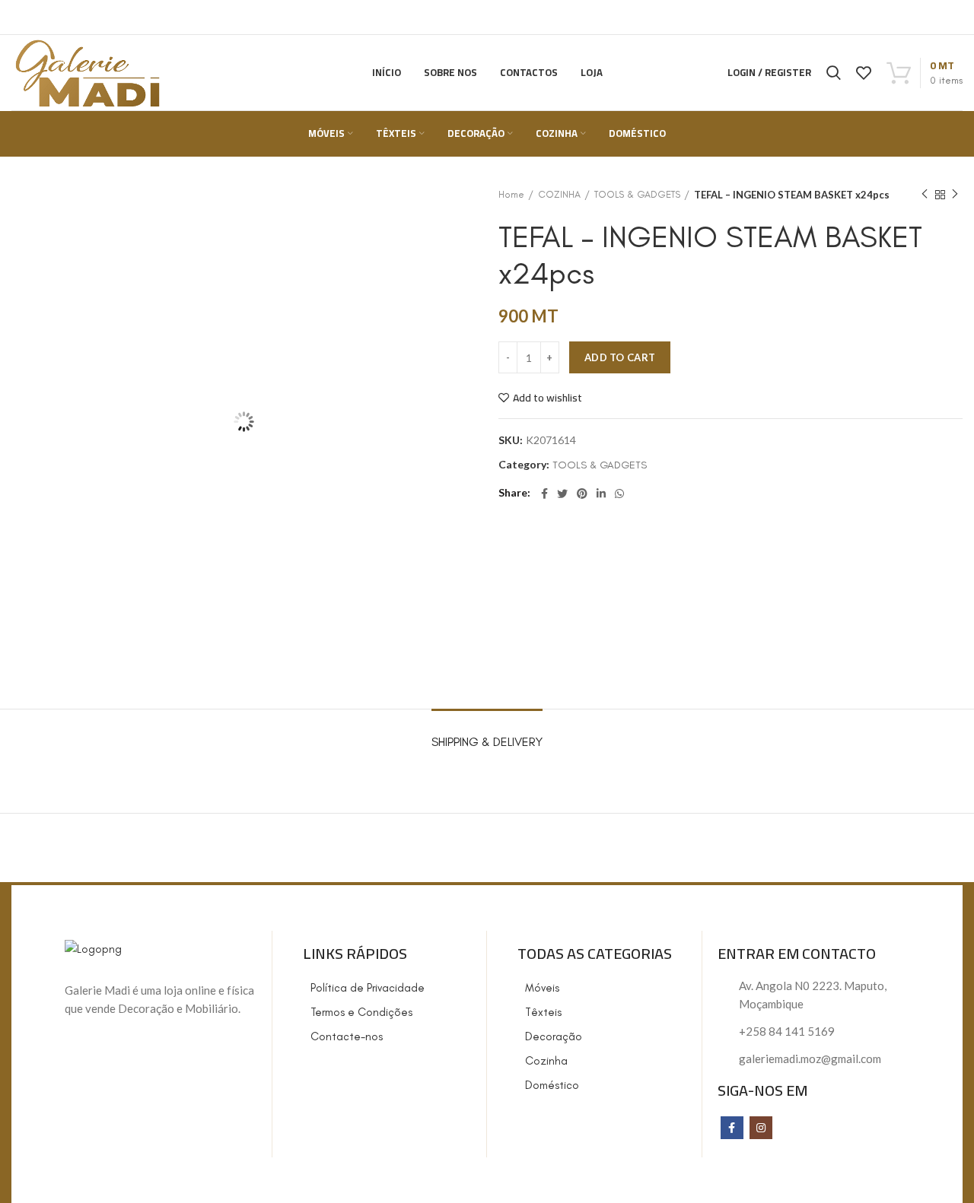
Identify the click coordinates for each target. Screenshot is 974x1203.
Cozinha (546, 1061)
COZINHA (559, 194)
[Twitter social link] (562, 493)
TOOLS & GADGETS (637, 194)
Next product (955, 194)
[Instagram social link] (761, 1127)
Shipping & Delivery (487, 742)
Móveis (542, 988)
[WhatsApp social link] (619, 493)
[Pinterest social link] (582, 493)
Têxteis (543, 1012)
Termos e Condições (361, 1012)
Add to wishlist (547, 397)
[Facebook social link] (544, 493)
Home (511, 194)
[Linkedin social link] (601, 493)
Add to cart (619, 357)
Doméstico (552, 1085)
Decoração (553, 1036)
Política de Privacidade (367, 988)
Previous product (924, 194)
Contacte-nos (346, 1036)
